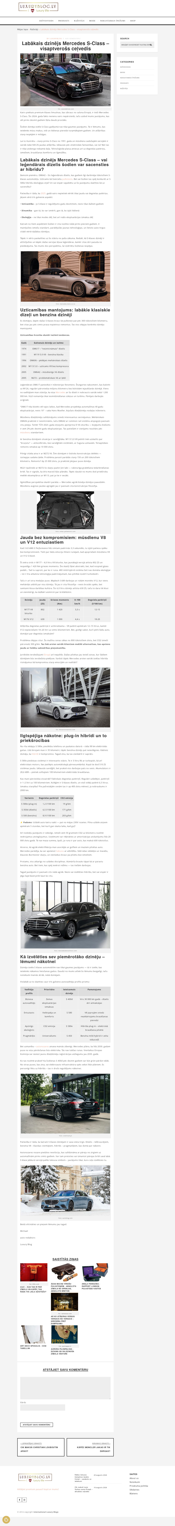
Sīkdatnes (134, 1489)
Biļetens (134, 1493)
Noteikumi (135, 1482)
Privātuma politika (139, 1486)
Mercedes (60, 392)
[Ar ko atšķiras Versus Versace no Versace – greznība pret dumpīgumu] (64, 1302)
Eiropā (47, 654)
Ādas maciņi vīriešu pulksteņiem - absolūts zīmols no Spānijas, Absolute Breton (63, 1287)
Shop (133, 21)
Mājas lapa (22, 29)
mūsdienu (25, 432)
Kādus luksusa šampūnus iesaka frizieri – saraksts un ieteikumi (83, 1478)
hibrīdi (35, 754)
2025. (43, 193)
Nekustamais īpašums (112, 21)
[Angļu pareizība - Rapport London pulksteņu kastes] (95, 1280)
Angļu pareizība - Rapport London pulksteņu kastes (91, 1286)
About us (134, 1478)
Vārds (23, 1402)
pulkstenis (67, 179)
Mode (92, 21)
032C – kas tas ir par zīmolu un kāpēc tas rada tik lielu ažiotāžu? (33, 1289)
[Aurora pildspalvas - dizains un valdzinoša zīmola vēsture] (64, 1335)
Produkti (63, 21)
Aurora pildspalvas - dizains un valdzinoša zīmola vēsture (62, 1351)
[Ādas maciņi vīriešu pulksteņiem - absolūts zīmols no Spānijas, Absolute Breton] (64, 1280)
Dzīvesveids (46, 21)
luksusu (60, 851)
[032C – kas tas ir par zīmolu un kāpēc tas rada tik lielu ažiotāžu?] (33, 1273)
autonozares (42, 1046)
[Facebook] (19, 1500)
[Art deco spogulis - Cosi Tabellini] (33, 1342)
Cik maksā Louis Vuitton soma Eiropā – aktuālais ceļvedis (83, 1489)
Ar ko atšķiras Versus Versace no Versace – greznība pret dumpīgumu (63, 1320)
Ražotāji (79, 21)
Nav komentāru (73, 38)
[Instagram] (24, 1500)
